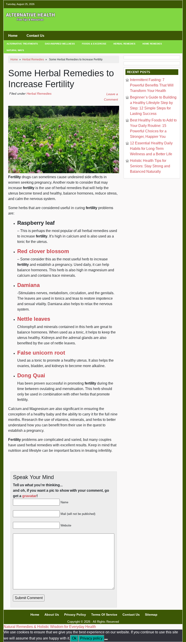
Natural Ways (15, 50)
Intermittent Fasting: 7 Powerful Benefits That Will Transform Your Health (152, 85)
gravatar (29, 496)
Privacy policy (91, 638)
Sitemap (151, 614)
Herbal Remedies (124, 43)
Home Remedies (152, 43)
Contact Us (35, 35)
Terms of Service (104, 614)
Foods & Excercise (94, 43)
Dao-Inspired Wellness (60, 43)
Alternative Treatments (22, 43)
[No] (106, 639)
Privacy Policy (75, 614)
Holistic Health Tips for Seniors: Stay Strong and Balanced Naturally (150, 166)
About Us (51, 614)
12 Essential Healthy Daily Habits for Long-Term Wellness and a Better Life (151, 148)
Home (12, 35)
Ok (74, 638)
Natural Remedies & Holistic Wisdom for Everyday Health (50, 627)
